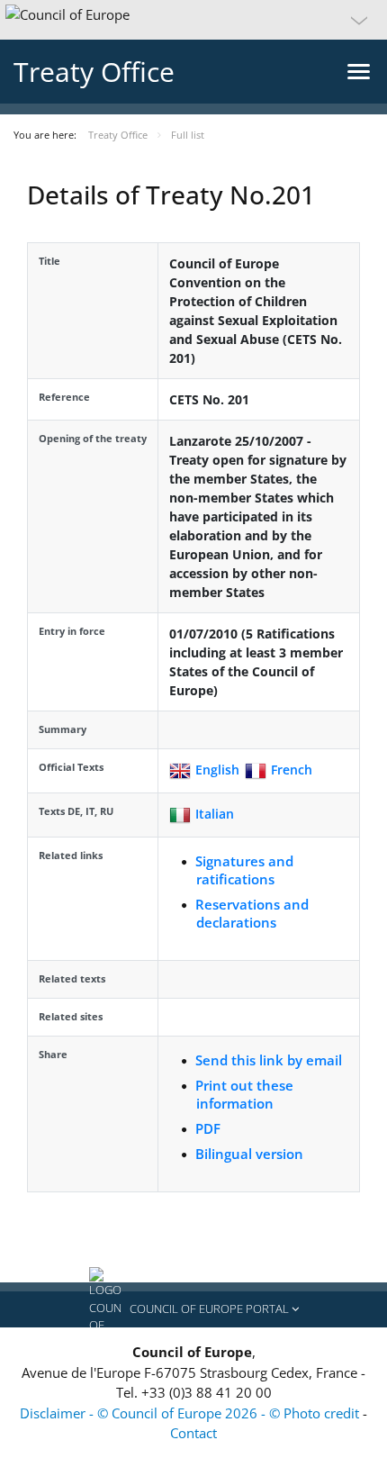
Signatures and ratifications (244, 870)
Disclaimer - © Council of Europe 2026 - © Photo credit (191, 1413)
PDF (207, 1128)
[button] (193, 20)
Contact (193, 1433)
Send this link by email (268, 1060)
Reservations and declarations (252, 913)
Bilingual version (249, 1154)
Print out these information (244, 1094)
